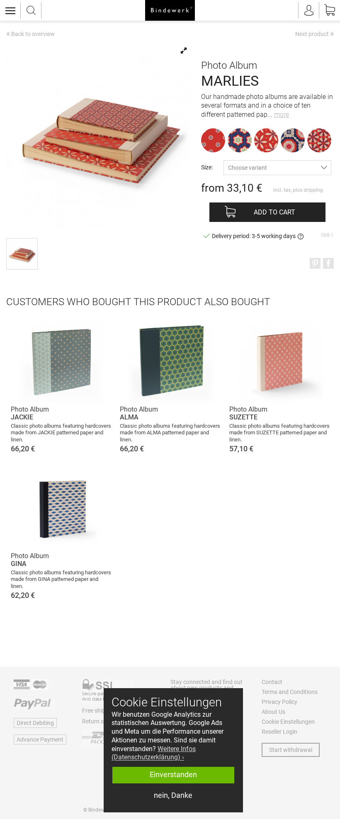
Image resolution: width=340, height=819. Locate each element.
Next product (314, 33)
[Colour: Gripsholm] (292, 140)
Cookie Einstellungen (288, 722)
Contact (272, 682)
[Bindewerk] (170, 10)
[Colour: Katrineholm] (239, 140)
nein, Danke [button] (173, 795)
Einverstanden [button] (173, 775)
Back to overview (30, 34)
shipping (313, 190)
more (281, 114)
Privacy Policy (279, 702)
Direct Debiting (35, 723)
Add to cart (274, 212)
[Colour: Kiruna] (266, 140)
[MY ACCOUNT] (309, 10)
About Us (273, 712)
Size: (207, 167)
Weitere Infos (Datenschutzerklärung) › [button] (154, 753)
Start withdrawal (290, 750)
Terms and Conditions (290, 692)
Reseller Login (279, 732)
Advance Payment (40, 739)
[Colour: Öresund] (213, 140)
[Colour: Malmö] (319, 140)
